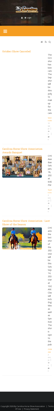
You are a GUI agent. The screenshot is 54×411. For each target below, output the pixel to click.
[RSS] (46, 42)
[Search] (50, 42)
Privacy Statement (31, 409)
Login (29, 17)
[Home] (42, 42)
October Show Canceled (16, 51)
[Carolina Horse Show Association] (27, 9)
